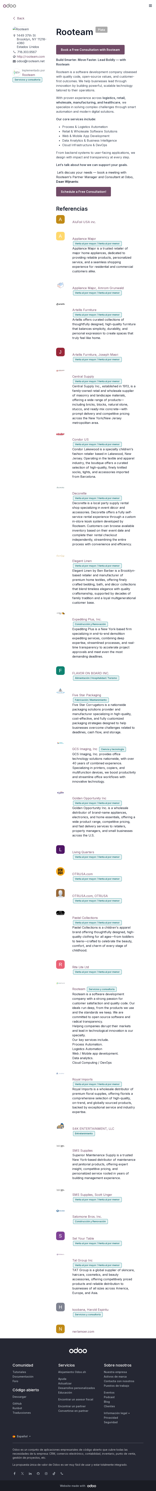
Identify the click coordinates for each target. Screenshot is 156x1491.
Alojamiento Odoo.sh (72, 1372)
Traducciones (22, 1412)
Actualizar (65, 1383)
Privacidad (111, 1417)
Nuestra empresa (115, 1372)
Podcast (109, 1397)
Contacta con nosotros (119, 1381)
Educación (65, 1392)
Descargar (19, 1396)
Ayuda (62, 1378)
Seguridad (111, 1422)
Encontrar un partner (72, 1406)
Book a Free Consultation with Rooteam (90, 50)
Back (20, 18)
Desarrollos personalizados (76, 1388)
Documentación (23, 1376)
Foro (15, 1381)
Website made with (73, 1485)
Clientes (109, 1406)
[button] (150, 5)
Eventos (109, 1392)
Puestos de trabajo (116, 1385)
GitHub (17, 1403)
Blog (107, 1401)
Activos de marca (115, 1376)
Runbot (17, 1408)
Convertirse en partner (73, 1410)
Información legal (115, 1413)
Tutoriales (19, 1372)
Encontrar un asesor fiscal (75, 1399)
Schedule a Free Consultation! (83, 192)
